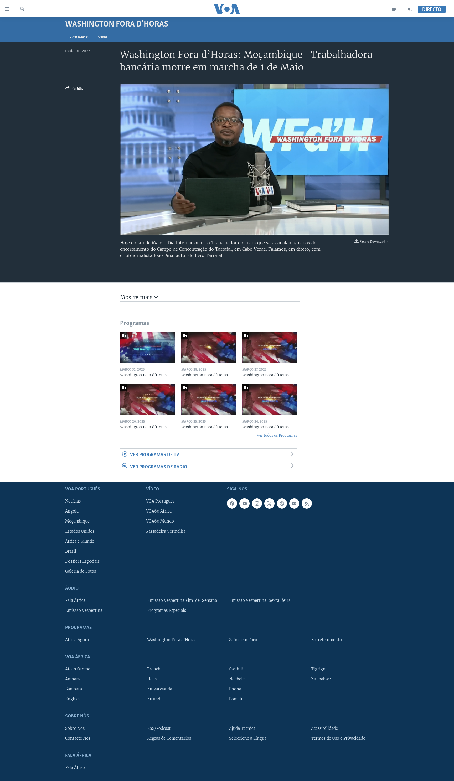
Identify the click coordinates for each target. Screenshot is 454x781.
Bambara (73, 689)
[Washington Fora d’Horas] (147, 347)
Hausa (153, 679)
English (72, 699)
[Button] (74, 89)
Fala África (75, 600)
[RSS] (307, 503)
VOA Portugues (160, 501)
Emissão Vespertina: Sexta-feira (260, 600)
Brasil (70, 551)
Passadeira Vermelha (165, 531)
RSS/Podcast (159, 728)
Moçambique (77, 521)
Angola (72, 511)
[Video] (394, 9)
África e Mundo (79, 541)
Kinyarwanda (159, 689)
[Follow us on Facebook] (232, 503)
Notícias (73, 501)
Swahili (236, 669)
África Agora (77, 640)
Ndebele (237, 679)
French (154, 669)
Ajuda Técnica (242, 728)
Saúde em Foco (243, 640)
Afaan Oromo (77, 669)
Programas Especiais (166, 610)
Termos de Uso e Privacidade (338, 738)
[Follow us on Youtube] (244, 503)
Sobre (103, 37)
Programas (79, 37)
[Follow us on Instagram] (257, 503)
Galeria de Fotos (80, 571)
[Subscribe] (294, 503)
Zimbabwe (321, 679)
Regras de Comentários (169, 738)
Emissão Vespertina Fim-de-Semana (182, 600)
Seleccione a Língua (247, 738)
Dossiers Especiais (82, 561)
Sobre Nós (75, 728)
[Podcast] (282, 503)
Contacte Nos (77, 738)
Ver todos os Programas (277, 435)
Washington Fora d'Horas (171, 640)
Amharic (73, 679)
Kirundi (154, 699)
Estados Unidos (79, 531)
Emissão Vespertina (83, 610)
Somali (235, 699)
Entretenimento (326, 640)
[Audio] (410, 9)
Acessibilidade (324, 728)
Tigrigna (319, 669)
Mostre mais (137, 297)
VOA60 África (159, 511)
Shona (235, 689)
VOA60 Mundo (160, 521)
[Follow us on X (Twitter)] (269, 503)
